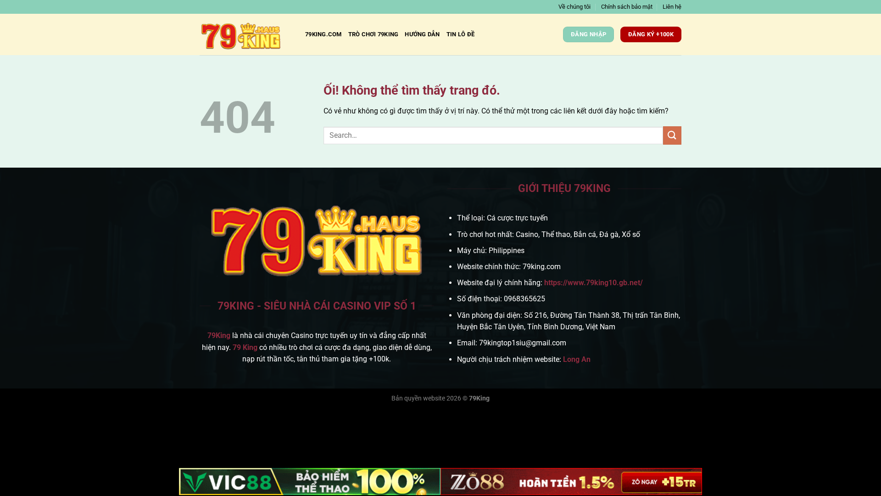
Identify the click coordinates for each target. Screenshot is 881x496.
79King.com (323, 34)
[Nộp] (672, 135)
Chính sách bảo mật (626, 6)
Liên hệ (672, 6)
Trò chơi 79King (373, 34)
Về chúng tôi (574, 6)
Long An (577, 359)
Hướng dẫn (422, 34)
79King (218, 335)
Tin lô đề (460, 34)
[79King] (245, 34)
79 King (245, 347)
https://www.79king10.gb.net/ (593, 282)
